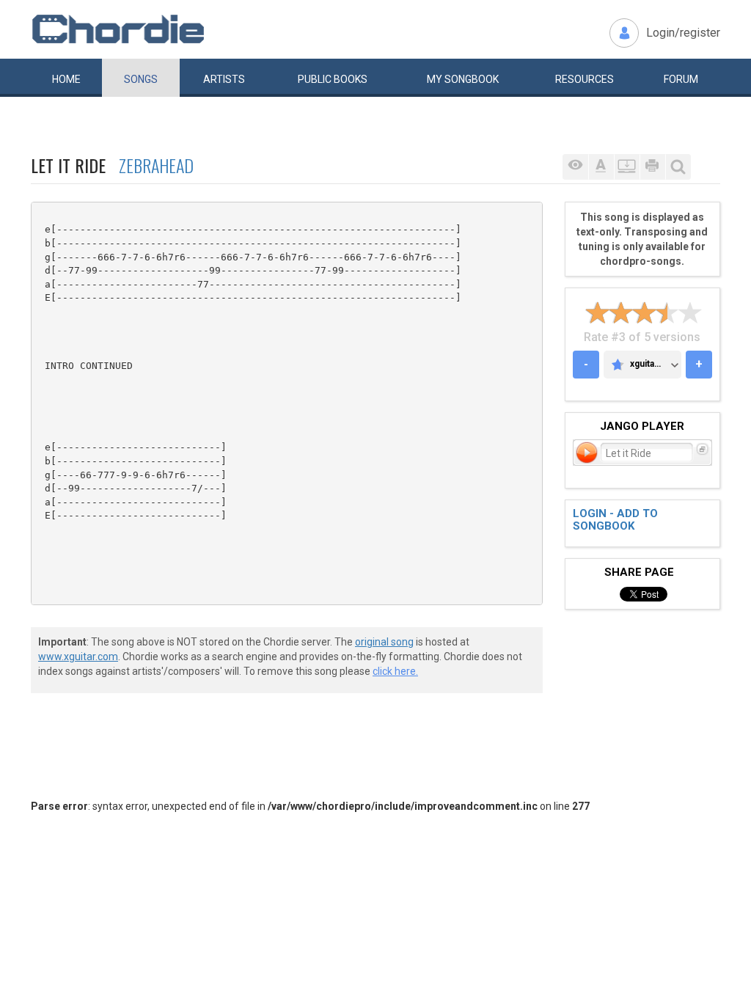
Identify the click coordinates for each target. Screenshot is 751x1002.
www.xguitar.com (78, 656)
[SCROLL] (627, 167)
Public (332, 79)
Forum (681, 79)
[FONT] (601, 167)
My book (463, 79)
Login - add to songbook (615, 520)
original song (384, 642)
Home (66, 79)
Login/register (683, 33)
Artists (224, 79)
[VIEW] (575, 167)
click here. (395, 671)
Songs (141, 79)
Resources (584, 79)
